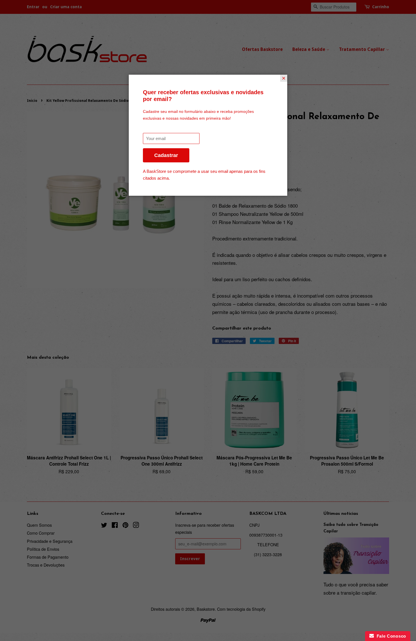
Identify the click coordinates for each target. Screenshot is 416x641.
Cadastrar (166, 155)
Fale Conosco (390, 636)
